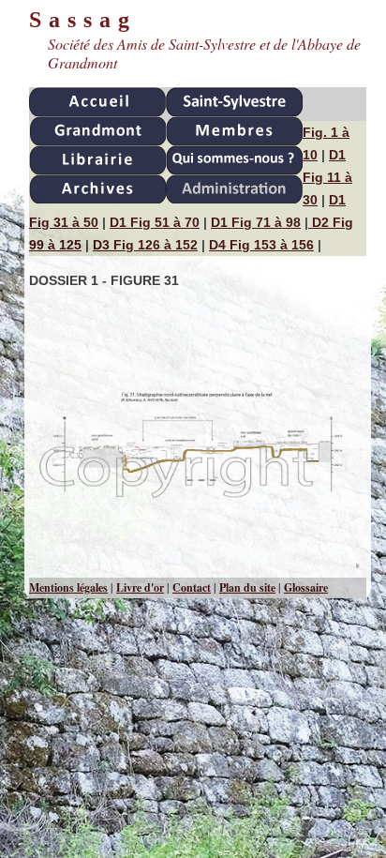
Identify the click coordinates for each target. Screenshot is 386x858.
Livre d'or (140, 587)
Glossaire (306, 587)
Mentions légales (68, 587)
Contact (191, 587)
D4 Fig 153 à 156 (261, 244)
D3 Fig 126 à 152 (145, 244)
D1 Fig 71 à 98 (256, 222)
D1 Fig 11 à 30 (327, 177)
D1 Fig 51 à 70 (155, 222)
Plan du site (247, 587)
